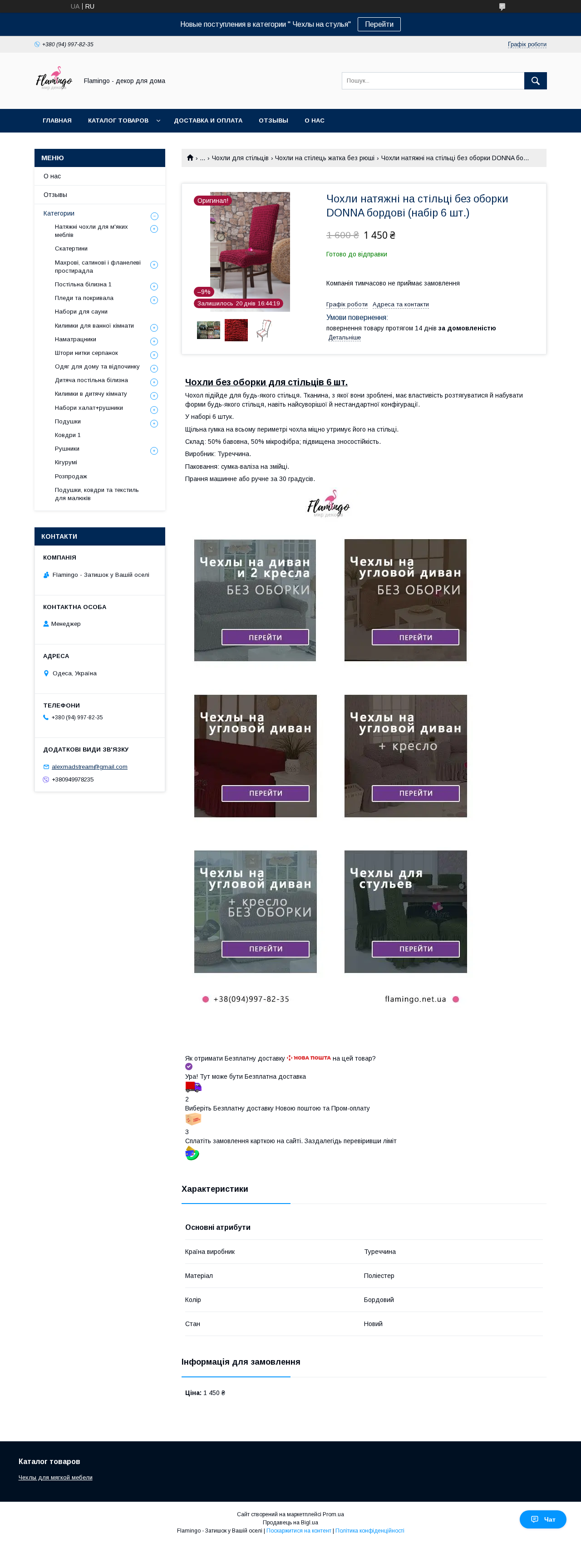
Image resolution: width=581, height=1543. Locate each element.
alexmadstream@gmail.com (90, 766)
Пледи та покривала (84, 298)
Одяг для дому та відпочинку (97, 366)
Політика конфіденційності (369, 1531)
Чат (550, 1519)
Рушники (67, 448)
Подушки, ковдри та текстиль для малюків (97, 493)
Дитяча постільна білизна (91, 380)
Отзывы (273, 120)
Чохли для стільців (240, 158)
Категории (59, 213)
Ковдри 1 (68, 435)
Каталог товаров (118, 120)
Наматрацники (75, 339)
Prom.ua (333, 1514)
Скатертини (71, 248)
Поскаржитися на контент (298, 1531)
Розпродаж (71, 476)
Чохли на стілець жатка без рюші (324, 158)
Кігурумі (66, 462)
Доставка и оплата (208, 120)
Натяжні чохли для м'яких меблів (91, 230)
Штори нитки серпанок (86, 352)
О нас (315, 120)
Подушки (68, 421)
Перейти (379, 24)
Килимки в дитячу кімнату (91, 393)
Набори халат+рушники (89, 407)
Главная (57, 120)
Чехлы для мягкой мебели (56, 1477)
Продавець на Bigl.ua (290, 1522)
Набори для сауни (81, 311)
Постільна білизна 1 (83, 284)
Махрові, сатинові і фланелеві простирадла (98, 266)
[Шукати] (535, 80)
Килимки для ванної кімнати (94, 325)
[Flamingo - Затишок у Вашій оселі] (53, 97)
